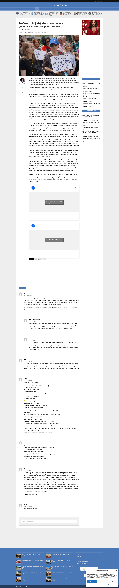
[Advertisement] (54, 273)
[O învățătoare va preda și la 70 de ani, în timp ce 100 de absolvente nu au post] (18, 573)
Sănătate (68, 9)
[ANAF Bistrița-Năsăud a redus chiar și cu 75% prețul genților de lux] (17, 13)
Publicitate (79, 556)
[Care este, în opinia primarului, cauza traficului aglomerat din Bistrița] (48, 562)
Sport (73, 9)
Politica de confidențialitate (105, 584)
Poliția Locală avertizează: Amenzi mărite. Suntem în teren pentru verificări (82, 13)
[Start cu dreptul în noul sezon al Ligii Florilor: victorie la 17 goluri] (18, 562)
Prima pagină (30, 9)
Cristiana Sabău (29, 32)
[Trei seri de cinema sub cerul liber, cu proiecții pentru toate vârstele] (61, 13)
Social (37, 9)
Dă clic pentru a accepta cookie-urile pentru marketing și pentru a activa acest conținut (54, 202)
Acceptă (92, 581)
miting (35, 259)
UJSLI (44, 259)
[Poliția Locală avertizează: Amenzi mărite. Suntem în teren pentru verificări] (75, 13)
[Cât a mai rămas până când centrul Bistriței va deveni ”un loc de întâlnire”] (48, 568)
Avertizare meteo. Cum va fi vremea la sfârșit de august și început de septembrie (39, 13)
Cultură (62, 9)
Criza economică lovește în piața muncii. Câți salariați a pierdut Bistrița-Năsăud (91, 85)
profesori (40, 259)
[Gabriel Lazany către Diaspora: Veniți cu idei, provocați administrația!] (48, 556)
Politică (50, 9)
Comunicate (79, 9)
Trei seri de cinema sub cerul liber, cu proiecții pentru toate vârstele (67, 13)
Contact (78, 558)
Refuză (102, 581)
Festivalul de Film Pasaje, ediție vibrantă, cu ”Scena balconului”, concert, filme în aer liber (53, 14)
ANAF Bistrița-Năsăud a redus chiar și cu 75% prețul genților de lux (25, 13)
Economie (56, 9)
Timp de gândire (88, 9)
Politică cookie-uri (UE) (81, 563)
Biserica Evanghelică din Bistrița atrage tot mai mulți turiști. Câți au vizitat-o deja (97, 13)
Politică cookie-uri (97, 584)
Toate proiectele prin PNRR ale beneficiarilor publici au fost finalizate (91, 95)
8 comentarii (22, 89)
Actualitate (43, 9)
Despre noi (79, 554)
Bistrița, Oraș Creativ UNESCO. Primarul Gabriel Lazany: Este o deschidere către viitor (91, 90)
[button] (116, 570)
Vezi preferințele (112, 581)
